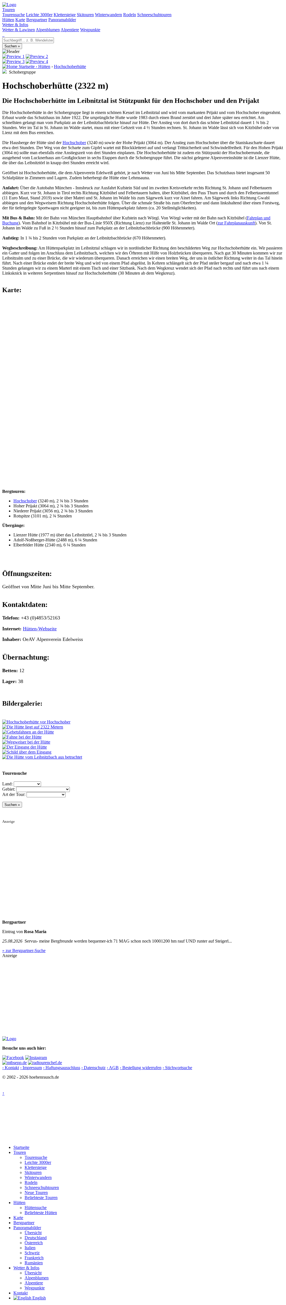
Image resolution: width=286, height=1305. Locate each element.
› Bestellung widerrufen (140, 1067)
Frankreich (34, 1257)
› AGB (113, 1067)
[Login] (3, 34)
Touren (8, 9)
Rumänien (34, 1262)
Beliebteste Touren (41, 1197)
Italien (30, 1247)
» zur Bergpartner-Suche (24, 950)
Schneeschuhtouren (154, 14)
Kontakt (20, 1293)
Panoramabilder (62, 19)
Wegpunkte (90, 29)
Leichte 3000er (39, 14)
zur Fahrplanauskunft (236, 223)
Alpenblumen (48, 29)
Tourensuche (13, 14)
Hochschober (74, 142)
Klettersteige (65, 14)
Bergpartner (36, 19)
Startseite (21, 1147)
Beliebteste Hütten (41, 1212)
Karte (20, 19)
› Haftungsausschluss (61, 1067)
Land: (7, 783)
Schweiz (32, 1252)
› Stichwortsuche (177, 1067)
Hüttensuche (36, 1207)
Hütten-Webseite (40, 628)
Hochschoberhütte (70, 66)
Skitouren (85, 14)
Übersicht (33, 1232)
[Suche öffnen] (2, 34)
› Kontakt (10, 1067)
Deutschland (36, 1237)
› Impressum (31, 1067)
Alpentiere (70, 29)
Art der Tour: (13, 794)
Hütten (8, 19)
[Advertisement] (143, 863)
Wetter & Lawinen (18, 29)
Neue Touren (36, 1192)
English (38, 1298)
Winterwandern (108, 14)
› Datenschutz (93, 1067)
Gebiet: (8, 789)
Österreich (34, 1242)
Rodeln (129, 14)
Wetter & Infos (15, 24)
